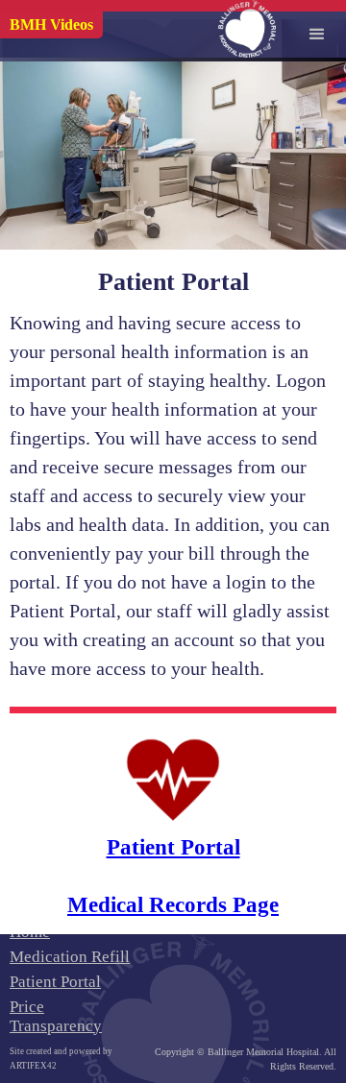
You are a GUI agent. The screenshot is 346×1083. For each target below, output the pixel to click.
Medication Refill (70, 957)
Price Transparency (56, 1016)
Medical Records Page (173, 905)
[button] (317, 29)
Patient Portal (55, 982)
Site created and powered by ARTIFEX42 (61, 1059)
